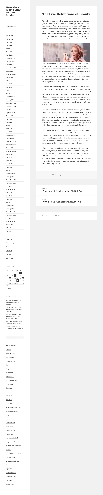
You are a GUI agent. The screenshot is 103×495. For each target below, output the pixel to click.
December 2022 (11, 180)
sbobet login (10, 258)
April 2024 (9, 129)
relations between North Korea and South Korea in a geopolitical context (14, 316)
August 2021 (10, 225)
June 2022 (9, 196)
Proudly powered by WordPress (52, 216)
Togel (7, 247)
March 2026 (9, 55)
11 (10, 278)
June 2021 (9, 231)
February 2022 (10, 205)
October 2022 (10, 186)
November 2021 (11, 215)
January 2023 (10, 177)
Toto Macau (9, 373)
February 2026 (10, 58)
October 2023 (10, 148)
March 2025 (9, 93)
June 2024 (9, 122)
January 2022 (10, 209)
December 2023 (11, 141)
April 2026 (9, 52)
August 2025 (10, 77)
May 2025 (9, 87)
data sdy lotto (10, 484)
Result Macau (10, 376)
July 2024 (9, 119)
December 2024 (11, 103)
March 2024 (9, 132)
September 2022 (11, 189)
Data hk (8, 254)
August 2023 (10, 154)
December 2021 (11, 212)
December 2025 (11, 65)
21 (17, 281)
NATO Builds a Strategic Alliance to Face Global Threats (13, 302)
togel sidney (9, 480)
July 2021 (9, 228)
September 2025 (11, 74)
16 (23, 278)
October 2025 (10, 71)
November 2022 (11, 183)
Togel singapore (11, 353)
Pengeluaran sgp (11, 26)
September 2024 (11, 113)
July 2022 (9, 193)
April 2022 (9, 199)
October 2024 (10, 109)
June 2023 (9, 161)
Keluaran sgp (10, 243)
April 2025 (9, 90)
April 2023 (9, 167)
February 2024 (10, 135)
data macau (9, 426)
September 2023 (11, 151)
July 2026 (9, 42)
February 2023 (10, 173)
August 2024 (10, 116)
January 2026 (10, 61)
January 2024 (10, 138)
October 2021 (10, 218)
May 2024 (9, 125)
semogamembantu (62, 175)
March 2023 (9, 170)
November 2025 (11, 68)
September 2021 (11, 221)
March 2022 (9, 202)
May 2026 (9, 49)
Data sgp (8, 350)
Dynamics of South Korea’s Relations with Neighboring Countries (14, 309)
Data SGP (9, 251)
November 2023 (11, 145)
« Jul (9, 288)
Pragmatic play (10, 361)
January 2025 (10, 100)
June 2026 (9, 45)
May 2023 (9, 164)
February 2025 (10, 97)
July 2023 (9, 157)
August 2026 (10, 39)
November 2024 (11, 106)
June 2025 (9, 84)
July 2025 (9, 81)
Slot (7, 365)
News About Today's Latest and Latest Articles (13, 11)
